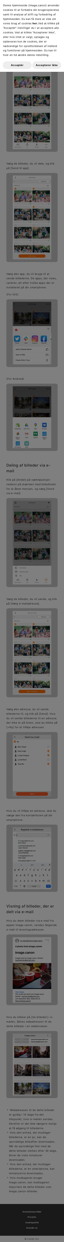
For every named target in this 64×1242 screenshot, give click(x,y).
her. (35, 23)
